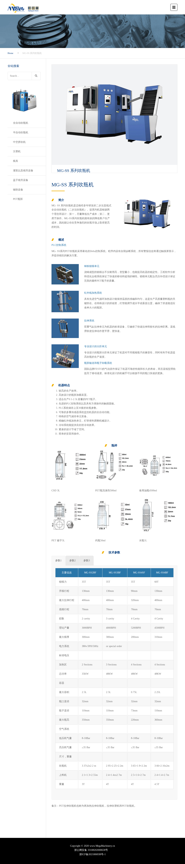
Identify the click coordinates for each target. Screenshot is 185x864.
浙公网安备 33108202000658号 (92, 850)
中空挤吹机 (19, 142)
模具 (15, 161)
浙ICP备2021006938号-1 (92, 854)
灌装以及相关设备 (23, 170)
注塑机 (17, 151)
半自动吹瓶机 (20, 132)
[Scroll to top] (166, 845)
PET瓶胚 (18, 199)
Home (10, 53)
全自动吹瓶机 (20, 123)
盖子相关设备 (20, 180)
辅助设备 (18, 189)
